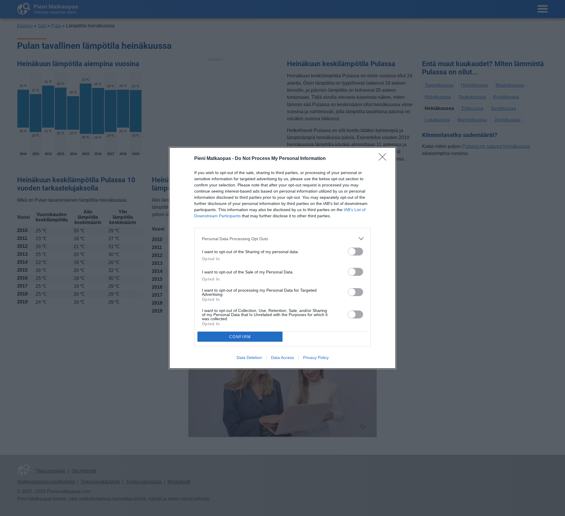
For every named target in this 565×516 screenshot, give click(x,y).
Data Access (282, 357)
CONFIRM (240, 337)
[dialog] (282, 258)
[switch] (355, 252)
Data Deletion (249, 357)
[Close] (384, 158)
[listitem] (282, 239)
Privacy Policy (316, 357)
